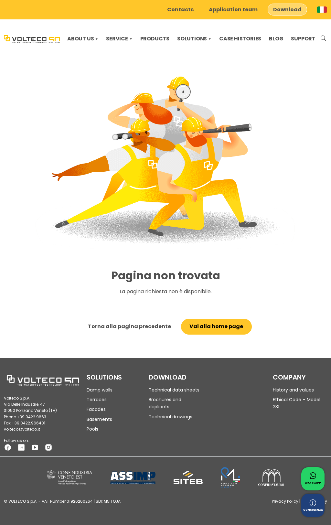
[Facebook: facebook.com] (8, 447)
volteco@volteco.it (22, 429)
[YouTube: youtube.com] (35, 447)
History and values (293, 390)
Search (323, 38)
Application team (233, 9)
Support (303, 38)
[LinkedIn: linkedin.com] (21, 447)
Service (117, 38)
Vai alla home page (216, 326)
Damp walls (99, 390)
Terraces (97, 399)
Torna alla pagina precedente (129, 326)
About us (80, 38)
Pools (92, 429)
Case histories (240, 38)
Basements (99, 419)
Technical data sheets (174, 390)
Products (154, 38)
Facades (96, 409)
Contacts (180, 9)
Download (287, 9)
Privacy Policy (285, 501)
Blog (276, 38)
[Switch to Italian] (322, 9)
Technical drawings (170, 416)
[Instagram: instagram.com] (48, 447)
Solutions (192, 38)
